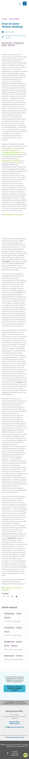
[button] (3, 596)
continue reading (14, 617)
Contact (25, 755)
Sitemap (21, 737)
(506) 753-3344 (14, 722)
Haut (25, 748)
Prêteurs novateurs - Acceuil (13, 8)
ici (24, 584)
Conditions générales (11, 737)
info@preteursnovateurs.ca (14, 727)
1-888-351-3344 (14, 723)
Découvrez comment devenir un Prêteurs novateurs (14, 688)
